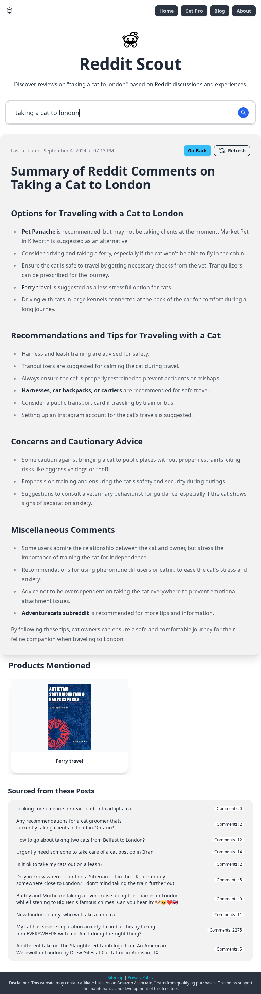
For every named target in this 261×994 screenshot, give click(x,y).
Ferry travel (36, 287)
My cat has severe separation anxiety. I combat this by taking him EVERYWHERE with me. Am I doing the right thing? (129, 930)
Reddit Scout (130, 64)
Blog (219, 10)
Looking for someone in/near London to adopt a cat (129, 808)
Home (166, 10)
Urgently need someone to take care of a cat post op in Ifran (129, 852)
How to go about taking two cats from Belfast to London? (129, 839)
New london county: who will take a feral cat (129, 914)
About (244, 10)
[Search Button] (243, 112)
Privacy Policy (140, 977)
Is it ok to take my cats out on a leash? (129, 864)
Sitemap (115, 977)
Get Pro (194, 10)
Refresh (237, 150)
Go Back (197, 150)
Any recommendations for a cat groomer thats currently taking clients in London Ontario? (129, 824)
